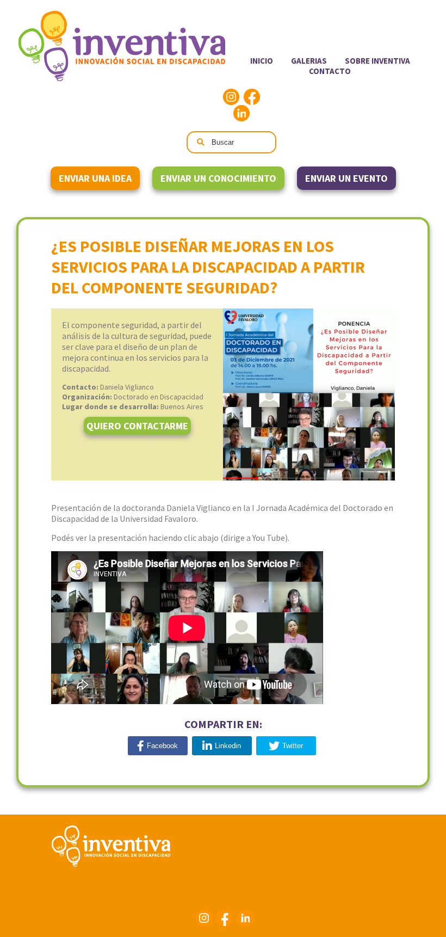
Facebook (252, 97)
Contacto (330, 71)
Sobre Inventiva (377, 61)
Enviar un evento (346, 178)
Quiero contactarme (137, 426)
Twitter (292, 746)
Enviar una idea (95, 178)
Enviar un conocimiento (218, 178)
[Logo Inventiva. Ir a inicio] (121, 78)
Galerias (309, 61)
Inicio (261, 61)
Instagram (231, 97)
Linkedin (241, 113)
